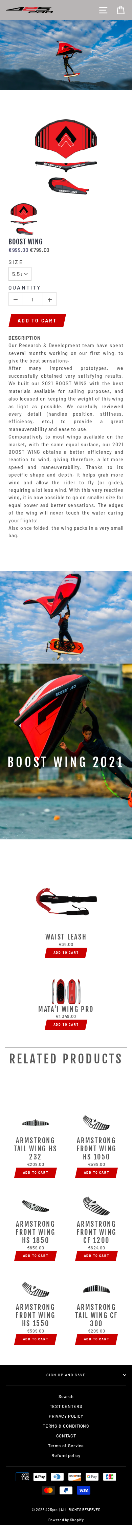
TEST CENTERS (66, 1406)
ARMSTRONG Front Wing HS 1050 (96, 1149)
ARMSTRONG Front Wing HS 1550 (36, 1315)
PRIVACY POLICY (66, 1416)
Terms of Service (66, 1445)
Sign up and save (66, 1375)
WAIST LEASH (66, 937)
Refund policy (65, 1455)
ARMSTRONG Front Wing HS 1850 (36, 1232)
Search (66, 1396)
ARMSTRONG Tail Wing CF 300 (96, 1315)
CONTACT (66, 1435)
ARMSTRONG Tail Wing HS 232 (35, 1149)
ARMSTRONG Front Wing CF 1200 (96, 1232)
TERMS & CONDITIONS (66, 1426)
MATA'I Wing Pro (66, 1009)
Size (16, 262)
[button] (54, 659)
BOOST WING (25, 242)
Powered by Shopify (66, 1520)
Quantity (24, 287)
